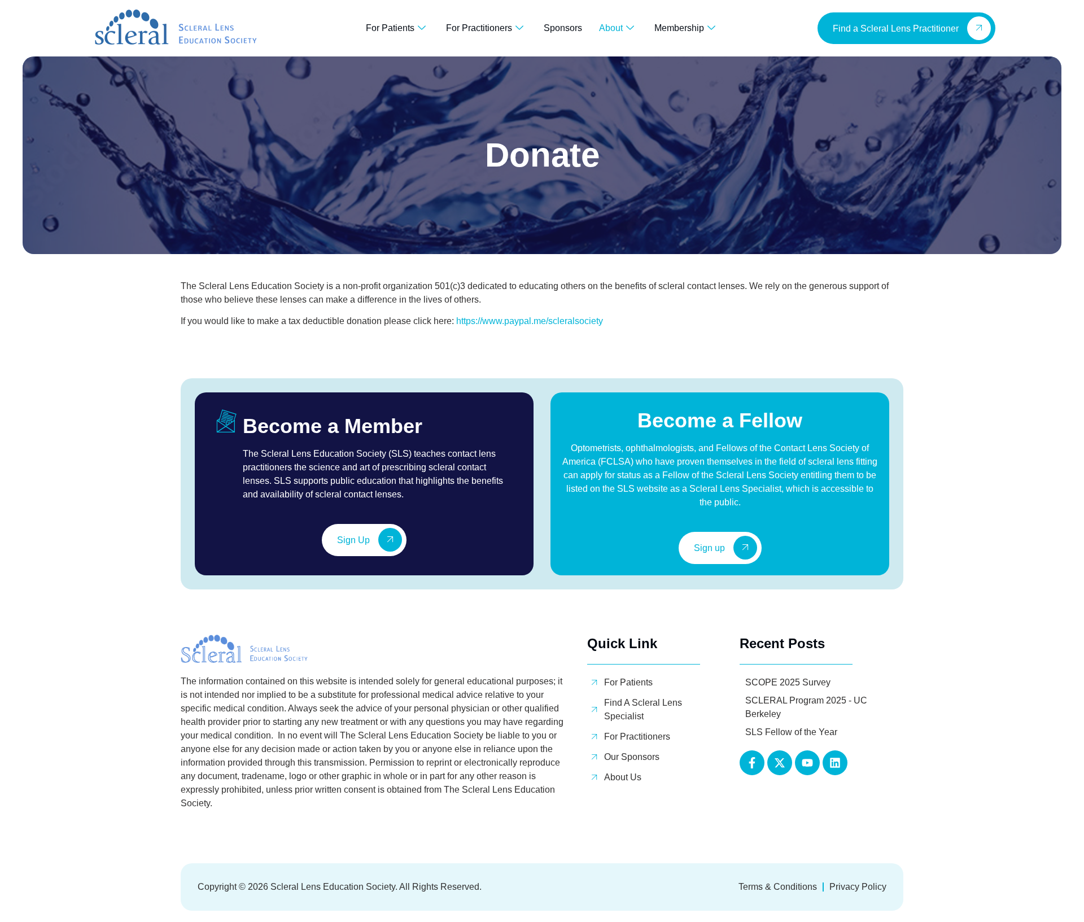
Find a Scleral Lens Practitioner (896, 28)
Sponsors (563, 28)
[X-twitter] (779, 762)
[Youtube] (807, 762)
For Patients (390, 28)
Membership (679, 28)
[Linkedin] (835, 762)
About (611, 28)
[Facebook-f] (752, 762)
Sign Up (353, 540)
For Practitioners (479, 28)
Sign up (709, 548)
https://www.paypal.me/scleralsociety (529, 321)
